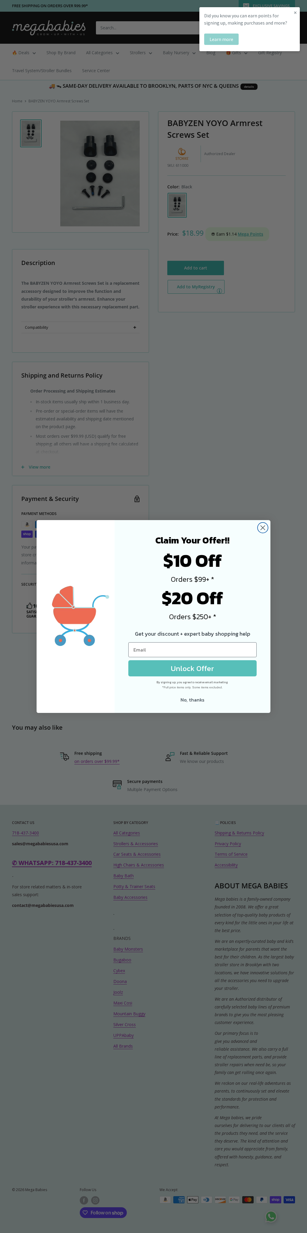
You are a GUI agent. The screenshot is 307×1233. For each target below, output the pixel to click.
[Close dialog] (263, 527)
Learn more (221, 39)
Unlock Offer (192, 668)
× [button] (295, 12)
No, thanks (192, 699)
